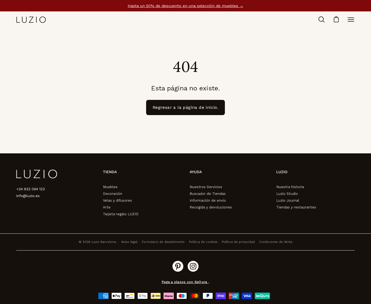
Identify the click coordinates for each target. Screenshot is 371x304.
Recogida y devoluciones (211, 207)
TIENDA (110, 172)
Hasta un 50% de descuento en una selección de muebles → (185, 6)
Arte (107, 207)
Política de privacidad (238, 242)
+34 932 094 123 (30, 189)
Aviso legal (129, 242)
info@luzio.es (28, 196)
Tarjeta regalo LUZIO (121, 214)
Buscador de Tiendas (208, 194)
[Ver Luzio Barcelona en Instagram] (193, 266)
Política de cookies (203, 242)
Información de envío (208, 200)
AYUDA (196, 172)
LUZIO (281, 172)
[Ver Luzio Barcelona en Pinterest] (177, 266)
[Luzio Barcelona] (31, 20)
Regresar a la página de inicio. (185, 107)
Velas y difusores (117, 200)
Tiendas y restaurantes (296, 207)
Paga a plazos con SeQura (185, 282)
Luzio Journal (287, 200)
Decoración (112, 194)
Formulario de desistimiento (163, 242)
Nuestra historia (290, 187)
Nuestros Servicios (206, 187)
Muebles (110, 187)
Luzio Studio (287, 194)
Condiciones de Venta (275, 242)
